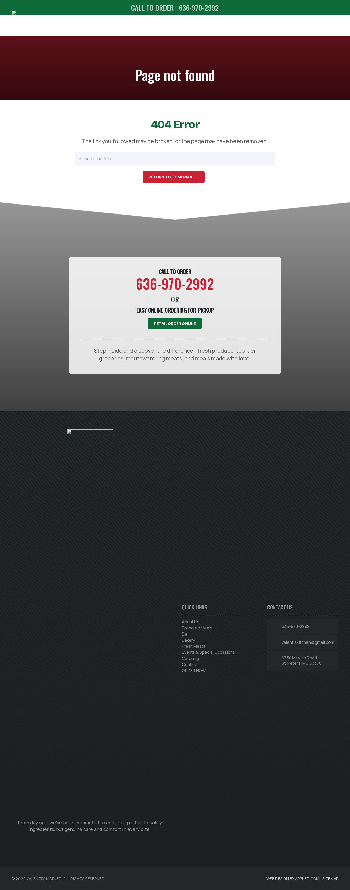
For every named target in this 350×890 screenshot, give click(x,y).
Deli (185, 634)
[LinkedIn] (105, 842)
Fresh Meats (193, 646)
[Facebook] (75, 842)
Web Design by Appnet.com (293, 878)
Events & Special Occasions (208, 652)
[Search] (268, 158)
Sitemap (330, 878)
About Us (190, 622)
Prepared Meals (197, 628)
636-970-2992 (296, 626)
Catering (190, 658)
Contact (190, 664)
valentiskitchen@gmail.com (308, 642)
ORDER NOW (194, 670)
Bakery (188, 640)
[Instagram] (90, 842)
